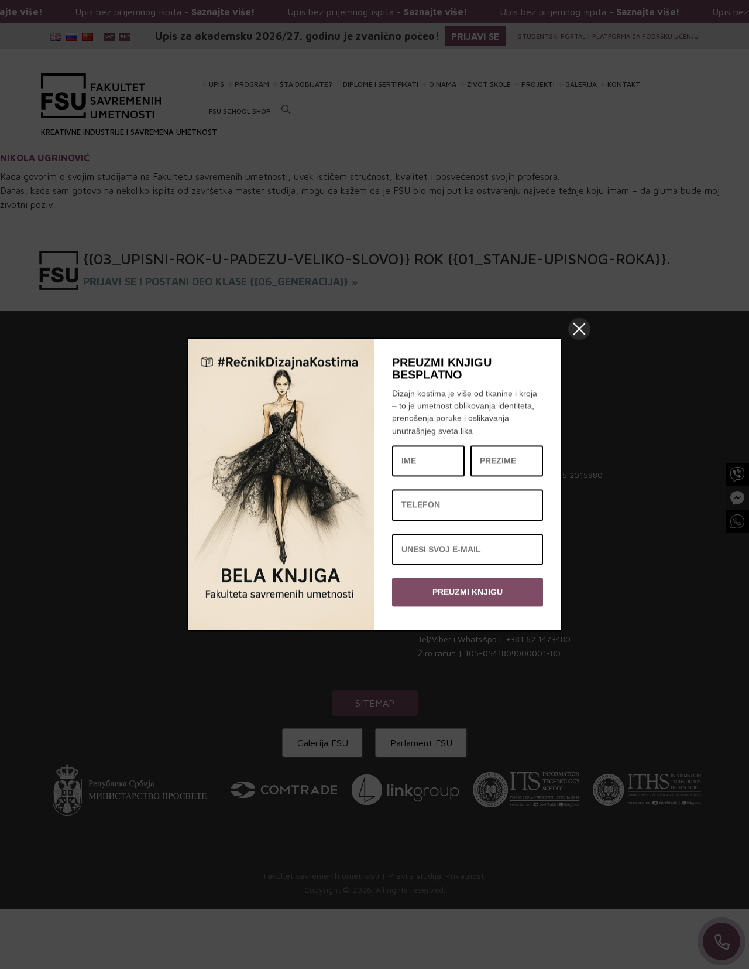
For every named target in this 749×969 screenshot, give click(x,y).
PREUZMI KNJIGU (467, 591)
